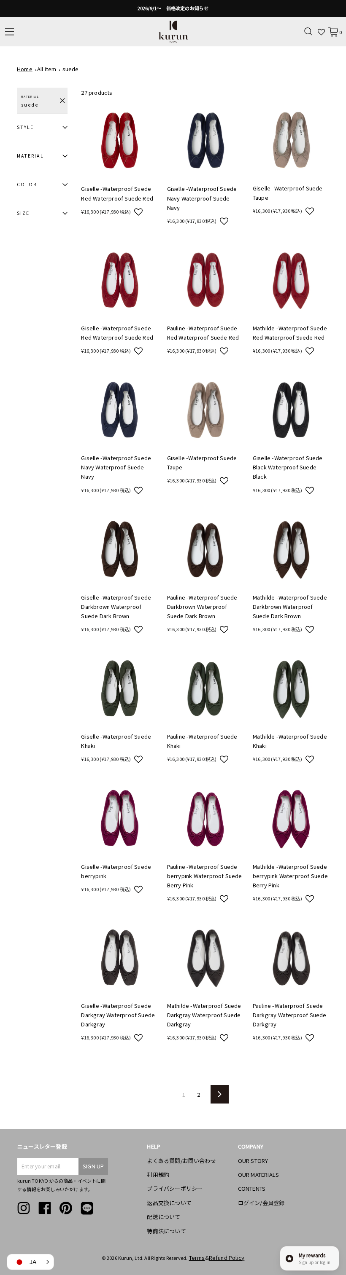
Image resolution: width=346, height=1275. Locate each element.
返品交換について (169, 1203)
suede (70, 69)
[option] (173, 8)
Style (25, 127)
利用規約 (158, 1175)
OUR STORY (253, 1161)
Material (30, 156)
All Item (47, 69)
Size (23, 213)
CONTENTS (252, 1188)
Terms (197, 1258)
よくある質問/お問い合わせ (181, 1161)
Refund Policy (227, 1258)
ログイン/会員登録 (261, 1203)
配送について (163, 1217)
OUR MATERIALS (258, 1175)
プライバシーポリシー (175, 1188)
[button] (138, 211)
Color (27, 184)
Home (24, 69)
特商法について (166, 1231)
